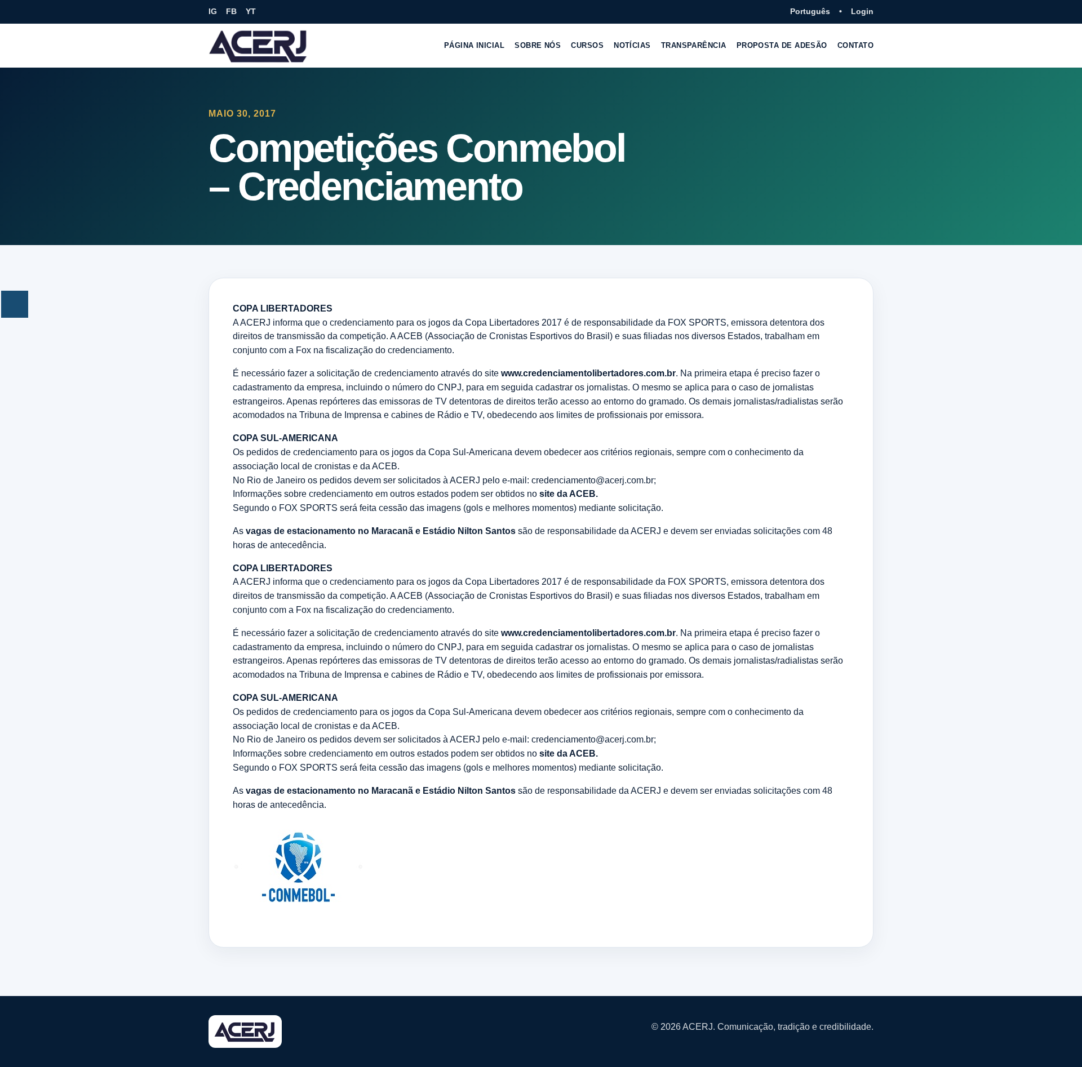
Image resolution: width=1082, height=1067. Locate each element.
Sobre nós (538, 45)
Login (862, 11)
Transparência (693, 45)
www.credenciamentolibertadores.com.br (588, 373)
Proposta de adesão (782, 45)
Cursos (587, 45)
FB (231, 11)
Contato (855, 45)
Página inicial (474, 45)
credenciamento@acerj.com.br (592, 480)
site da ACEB (567, 494)
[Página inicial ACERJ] (259, 45)
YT (251, 11)
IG (213, 11)
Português (810, 11)
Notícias (632, 45)
